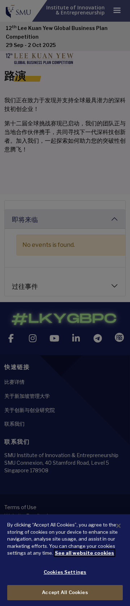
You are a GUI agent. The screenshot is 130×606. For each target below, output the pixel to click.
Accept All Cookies (65, 592)
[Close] (118, 526)
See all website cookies (84, 553)
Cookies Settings (65, 572)
